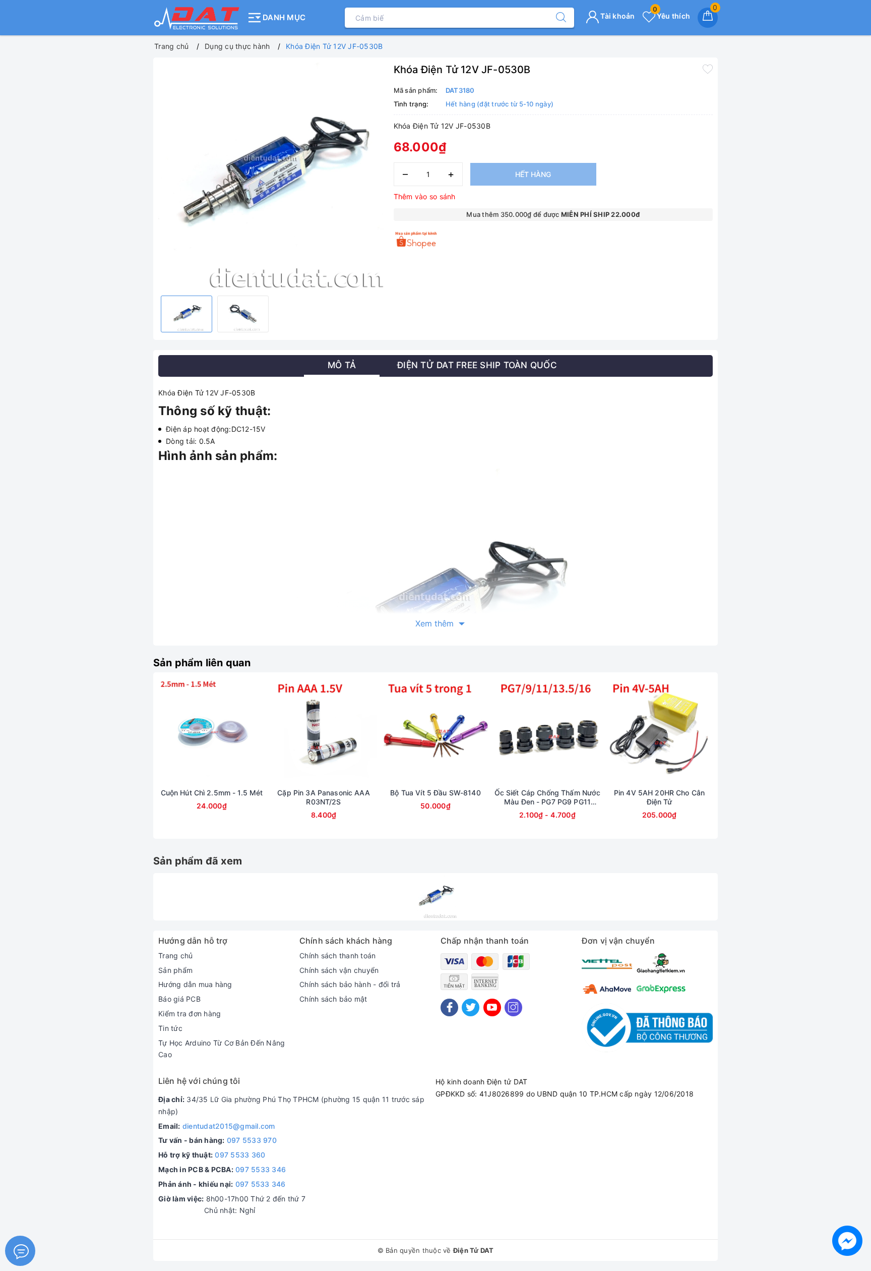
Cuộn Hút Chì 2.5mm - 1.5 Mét (212, 792)
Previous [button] (130, 763)
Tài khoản (617, 16)
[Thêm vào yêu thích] (708, 69)
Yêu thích (671, 16)
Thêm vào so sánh (425, 196)
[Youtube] (492, 1007)
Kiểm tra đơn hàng (189, 1013)
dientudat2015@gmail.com (228, 1126)
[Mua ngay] (164, 733)
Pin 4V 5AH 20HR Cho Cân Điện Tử (659, 797)
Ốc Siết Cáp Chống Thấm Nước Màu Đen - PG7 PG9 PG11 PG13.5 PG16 (547, 797)
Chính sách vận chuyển (339, 970)
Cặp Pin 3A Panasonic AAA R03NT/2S (323, 797)
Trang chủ (175, 955)
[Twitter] (470, 1007)
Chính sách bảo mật (333, 999)
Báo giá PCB (179, 999)
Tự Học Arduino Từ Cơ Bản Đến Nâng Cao (221, 1048)
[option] (271, 175)
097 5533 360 (240, 1154)
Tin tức (170, 1028)
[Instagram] (513, 1007)
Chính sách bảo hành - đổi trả (349, 984)
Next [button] (740, 763)
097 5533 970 (252, 1140)
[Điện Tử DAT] (197, 18)
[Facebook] (449, 1007)
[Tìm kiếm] (556, 18)
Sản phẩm (175, 970)
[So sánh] (259, 733)
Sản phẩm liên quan (202, 663)
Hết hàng (533, 174)
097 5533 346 (260, 1169)
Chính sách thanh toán (337, 955)
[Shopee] (417, 240)
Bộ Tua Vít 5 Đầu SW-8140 (435, 792)
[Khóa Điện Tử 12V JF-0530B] (435, 897)
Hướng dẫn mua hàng (195, 984)
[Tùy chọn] (500, 733)
